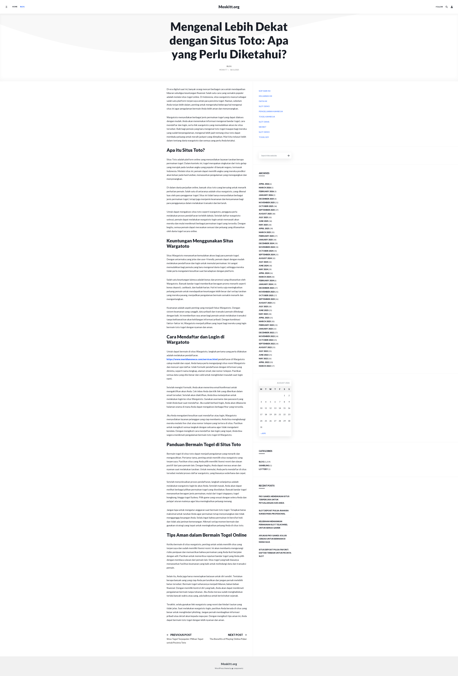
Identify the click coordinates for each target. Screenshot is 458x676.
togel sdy (264, 137)
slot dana (264, 122)
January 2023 (266, 329)
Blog (22, 7)
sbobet (262, 127)
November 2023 (267, 292)
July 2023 (263, 306)
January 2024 (266, 284)
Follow (439, 7)
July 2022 (263, 351)
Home (14, 7)
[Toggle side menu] (6, 7)
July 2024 (263, 262)
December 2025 (266, 199)
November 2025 (267, 202)
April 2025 (264, 228)
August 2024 (265, 258)
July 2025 (263, 217)
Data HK (263, 101)
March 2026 (265, 187)
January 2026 (266, 195)
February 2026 (266, 191)
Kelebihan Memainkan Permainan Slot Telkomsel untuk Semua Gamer (273, 524)
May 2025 (263, 225)
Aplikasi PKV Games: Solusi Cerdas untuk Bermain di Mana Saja (273, 538)
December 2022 (266, 332)
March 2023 (265, 321)
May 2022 (263, 358)
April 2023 (264, 317)
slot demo (264, 106)
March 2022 (265, 366)
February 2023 (266, 325)
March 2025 (265, 232)
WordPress (219, 668)
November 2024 (267, 247)
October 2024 (266, 251)
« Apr (263, 433)
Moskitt (223, 70)
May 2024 (263, 269)
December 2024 (266, 243)
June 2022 (263, 355)
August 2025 (265, 214)
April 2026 (264, 184)
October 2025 (266, 206)
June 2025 (263, 221)
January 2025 (266, 239)
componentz (238, 668)
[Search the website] (446, 7)
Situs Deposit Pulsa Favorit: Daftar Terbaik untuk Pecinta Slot (275, 552)
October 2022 (266, 340)
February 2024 (266, 280)
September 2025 (267, 210)
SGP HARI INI (265, 91)
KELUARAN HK (265, 96)
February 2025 (266, 236)
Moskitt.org (229, 6)
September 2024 (267, 254)
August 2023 (265, 303)
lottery (263, 469)
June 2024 (263, 265)
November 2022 (267, 336)
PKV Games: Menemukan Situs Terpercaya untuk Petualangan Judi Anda (274, 499)
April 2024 (264, 273)
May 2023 (263, 314)
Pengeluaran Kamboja (271, 111)
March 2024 (265, 277)
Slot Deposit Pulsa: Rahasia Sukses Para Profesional (274, 512)
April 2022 (264, 362)
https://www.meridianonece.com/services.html (192, 359)
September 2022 (267, 343)
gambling (264, 465)
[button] (451, 7)
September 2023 (267, 299)
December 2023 (266, 288)
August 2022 (265, 347)
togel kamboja (267, 116)
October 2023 (266, 295)
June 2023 (263, 310)
